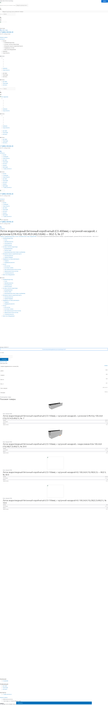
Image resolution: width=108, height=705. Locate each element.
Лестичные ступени (8, 267)
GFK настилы (7, 266)
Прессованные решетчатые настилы (12, 269)
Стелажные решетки (9, 272)
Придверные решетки (9, 262)
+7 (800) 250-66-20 (6, 32)
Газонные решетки (8, 255)
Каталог (4, 40)
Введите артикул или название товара (8, 5)
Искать (1, 14)
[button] (3, 37)
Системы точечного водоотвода (11, 44)
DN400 (106, 365)
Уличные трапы (7, 250)
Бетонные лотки (22, 236)
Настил (4, 264)
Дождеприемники (8, 248)
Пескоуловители (8, 243)
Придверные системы (9, 47)
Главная (2, 236)
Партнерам (5, 75)
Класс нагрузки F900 (31, 236)
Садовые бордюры (8, 257)
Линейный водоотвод (9, 42)
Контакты (5, 76)
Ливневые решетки (8, 241)
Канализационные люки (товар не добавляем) (14, 252)
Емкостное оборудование (10, 49)
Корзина (5, 165)
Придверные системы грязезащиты (11, 259)
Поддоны (6, 260)
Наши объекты (6, 53)
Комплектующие (8, 245)
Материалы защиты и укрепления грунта (13, 46)
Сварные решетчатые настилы (11, 271)
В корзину (4, 359)
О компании (5, 156)
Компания (5, 51)
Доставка (5, 73)
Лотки (16, 236)
